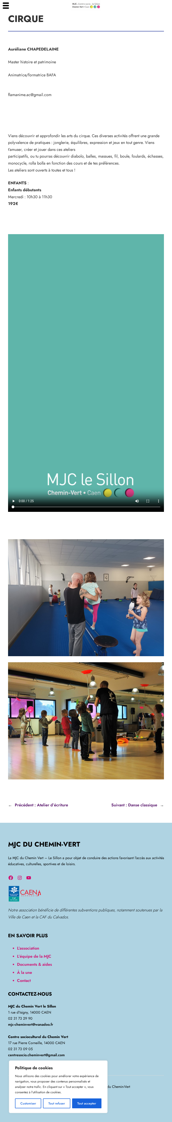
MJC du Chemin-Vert (44, 844)
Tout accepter (86, 1103)
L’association (28, 948)
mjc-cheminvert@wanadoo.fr (30, 1024)
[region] (58, 1086)
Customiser (28, 1103)
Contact (24, 980)
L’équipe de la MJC (34, 956)
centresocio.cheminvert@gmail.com (36, 1055)
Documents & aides (34, 964)
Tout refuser (56, 1103)
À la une (24, 972)
